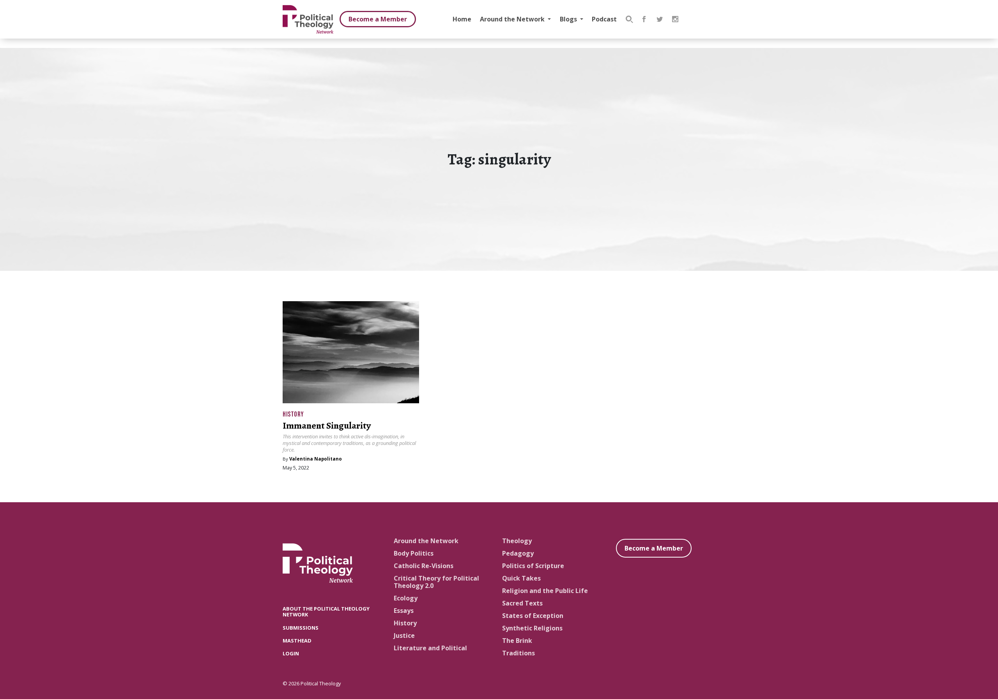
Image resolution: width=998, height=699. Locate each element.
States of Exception (532, 615)
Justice (404, 635)
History (293, 414)
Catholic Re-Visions (423, 565)
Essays (404, 610)
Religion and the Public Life (545, 590)
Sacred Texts (522, 603)
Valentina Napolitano (315, 459)
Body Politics (414, 553)
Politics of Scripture (533, 565)
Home (462, 19)
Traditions (518, 653)
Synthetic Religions (532, 628)
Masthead (297, 640)
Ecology (406, 598)
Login (291, 653)
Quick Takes (521, 578)
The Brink (517, 640)
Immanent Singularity (327, 425)
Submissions (301, 627)
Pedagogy (518, 553)
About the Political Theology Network (326, 611)
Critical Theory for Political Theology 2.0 (436, 582)
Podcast (604, 19)
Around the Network (513, 19)
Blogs (569, 19)
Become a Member (378, 19)
